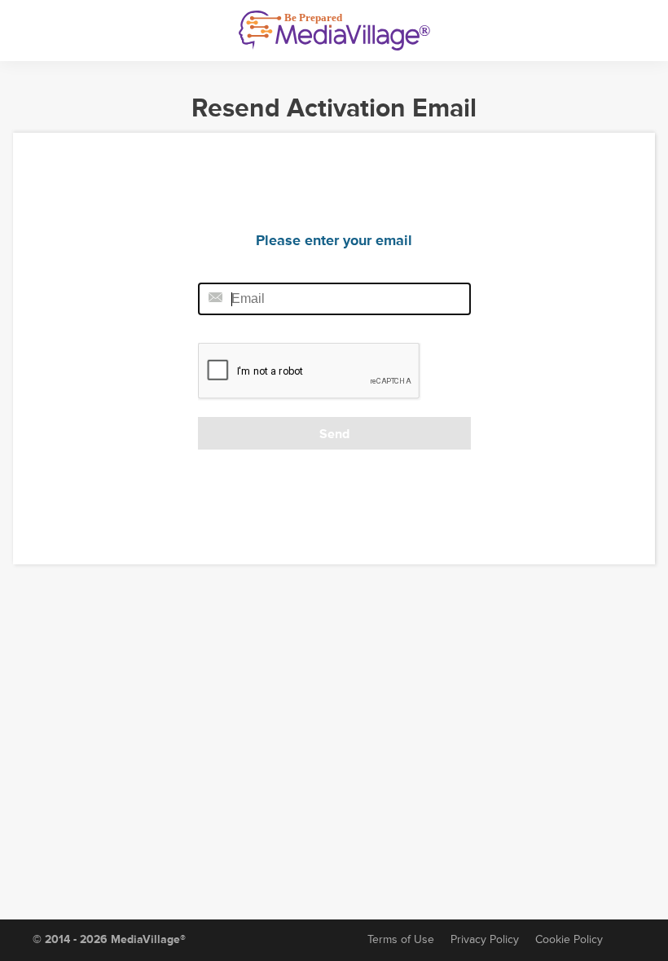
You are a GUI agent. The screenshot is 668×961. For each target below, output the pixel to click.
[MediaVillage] (334, 30)
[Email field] (334, 299)
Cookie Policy (569, 939)
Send (334, 434)
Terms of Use (400, 939)
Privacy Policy (484, 939)
